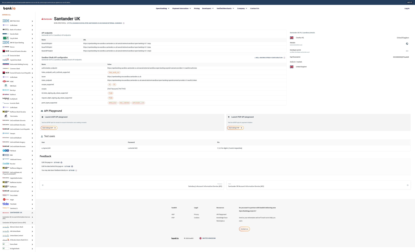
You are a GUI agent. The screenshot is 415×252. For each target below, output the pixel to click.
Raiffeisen (13, 187)
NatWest (13, 95)
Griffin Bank (13, 25)
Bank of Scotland (15, 30)
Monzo (12, 47)
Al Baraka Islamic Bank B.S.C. (19, 240)
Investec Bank (14, 103)
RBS (11, 155)
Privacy (196, 214)
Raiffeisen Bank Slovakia (18, 112)
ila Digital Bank (14, 249)
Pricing (197, 8)
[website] (407, 44)
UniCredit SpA (14, 191)
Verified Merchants (224, 8)
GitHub (57, 162)
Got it (409, 2)
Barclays (13, 90)
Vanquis (12, 133)
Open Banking (161, 8)
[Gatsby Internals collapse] (33, 21)
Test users (49, 136)
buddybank (13, 99)
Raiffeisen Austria (15, 182)
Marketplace (221, 221)
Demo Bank (13, 244)
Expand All (6, 14)
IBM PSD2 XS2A (15, 21)
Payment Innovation (180, 8)
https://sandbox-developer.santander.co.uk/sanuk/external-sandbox (94, 23)
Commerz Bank (15, 69)
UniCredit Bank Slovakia (17, 125)
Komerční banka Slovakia (18, 51)
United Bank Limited (16, 236)
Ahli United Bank (15, 231)
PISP (173, 218)
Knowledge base (222, 218)
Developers (206, 8)
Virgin (12, 200)
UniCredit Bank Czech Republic (20, 129)
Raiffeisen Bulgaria (16, 168)
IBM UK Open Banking (17, 43)
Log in (407, 8)
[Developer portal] (407, 51)
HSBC (12, 82)
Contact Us (254, 8)
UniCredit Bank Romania (17, 146)
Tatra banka (14, 116)
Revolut (12, 164)
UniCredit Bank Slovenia (17, 120)
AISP (173, 214)
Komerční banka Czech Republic (20, 73)
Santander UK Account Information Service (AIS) (16, 217)
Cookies (196, 218)
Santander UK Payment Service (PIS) (14, 223)
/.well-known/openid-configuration (269, 57)
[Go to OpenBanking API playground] (42, 111)
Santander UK (16, 212)
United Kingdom (209, 238)
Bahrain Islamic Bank (16, 227)
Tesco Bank (14, 195)
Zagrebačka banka (16, 178)
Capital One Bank (15, 60)
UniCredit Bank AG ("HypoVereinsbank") (12, 173)
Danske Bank (14, 34)
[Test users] (42, 136)
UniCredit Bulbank (16, 138)
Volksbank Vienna (15, 159)
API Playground (221, 214)
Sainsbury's (14, 208)
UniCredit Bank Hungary (17, 142)
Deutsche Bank (15, 56)
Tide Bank (13, 204)
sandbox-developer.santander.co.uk (300, 52)
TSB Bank (13, 151)
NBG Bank (13, 86)
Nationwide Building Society (19, 64)
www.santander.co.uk (296, 45)
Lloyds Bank (14, 38)
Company (241, 8)
